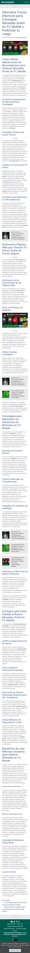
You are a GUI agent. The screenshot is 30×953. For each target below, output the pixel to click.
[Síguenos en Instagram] (18, 922)
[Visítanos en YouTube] (12, 922)
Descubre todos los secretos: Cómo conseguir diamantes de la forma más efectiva (13, 909)
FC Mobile (7, 900)
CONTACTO (15, 936)
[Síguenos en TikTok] (14, 922)
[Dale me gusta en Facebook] (17, 922)
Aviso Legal (20, 923)
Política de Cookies (21, 928)
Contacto (15, 931)
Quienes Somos (11, 923)
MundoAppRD (7, 2)
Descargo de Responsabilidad (15, 926)
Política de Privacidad (9, 928)
